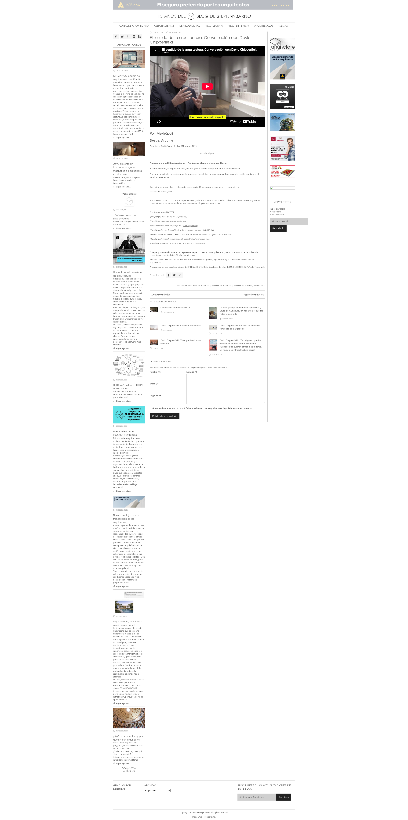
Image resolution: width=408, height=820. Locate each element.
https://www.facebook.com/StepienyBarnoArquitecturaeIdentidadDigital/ (182, 230)
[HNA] (282, 148)
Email (154, 383)
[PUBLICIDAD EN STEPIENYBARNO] (282, 44)
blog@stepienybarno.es (209, 203)
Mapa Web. (197, 817)
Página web (155, 395)
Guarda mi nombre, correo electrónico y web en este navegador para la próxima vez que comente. (202, 408)
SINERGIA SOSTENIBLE (197, 267)
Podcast (283, 25)
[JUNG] (282, 96)
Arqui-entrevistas (238, 25)
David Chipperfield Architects (236, 285)
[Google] (180, 275)
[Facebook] (168, 275)
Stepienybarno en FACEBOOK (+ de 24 (174, 225)
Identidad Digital (189, 25)
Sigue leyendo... (123, 137)
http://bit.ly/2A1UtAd (195, 243)
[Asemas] (204, 5)
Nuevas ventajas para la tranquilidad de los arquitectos (126, 519)
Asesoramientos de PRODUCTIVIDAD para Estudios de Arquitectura (126, 435)
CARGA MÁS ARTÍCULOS (129, 769)
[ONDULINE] (282, 171)
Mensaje (191, 371)
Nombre (155, 371)
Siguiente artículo (253, 294)
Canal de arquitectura (134, 25)
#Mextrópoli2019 (189, 146)
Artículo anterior (161, 294)
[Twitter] (174, 275)
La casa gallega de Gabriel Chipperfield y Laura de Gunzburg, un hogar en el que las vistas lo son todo (241, 310)
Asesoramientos (164, 25)
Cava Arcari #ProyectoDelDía (175, 307)
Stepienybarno (177, 163)
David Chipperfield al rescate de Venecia (180, 325)
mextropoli (259, 285)
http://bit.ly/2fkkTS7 (166, 191)
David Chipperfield (208, 285)
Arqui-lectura (214, 25)
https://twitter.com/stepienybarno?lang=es (168, 221)
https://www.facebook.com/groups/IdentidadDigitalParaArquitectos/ (180, 239)
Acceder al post (207, 153)
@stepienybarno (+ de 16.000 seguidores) (168, 216)
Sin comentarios (175, 33)
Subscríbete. (210, 817)
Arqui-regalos (263, 25)
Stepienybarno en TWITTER (162, 212)
